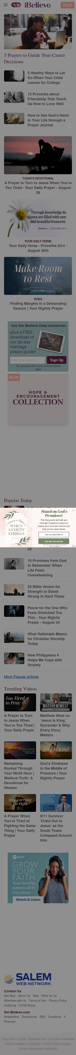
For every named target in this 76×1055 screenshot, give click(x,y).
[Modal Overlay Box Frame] (38, 527)
